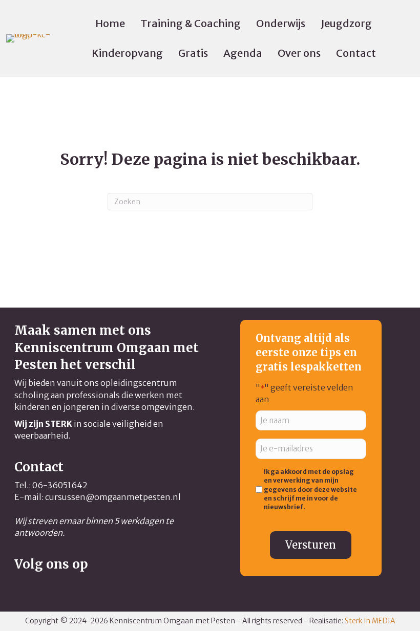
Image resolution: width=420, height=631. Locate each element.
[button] (22, 587)
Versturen (310, 544)
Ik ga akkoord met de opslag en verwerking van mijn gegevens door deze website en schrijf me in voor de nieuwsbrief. (310, 489)
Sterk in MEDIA (370, 620)
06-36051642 (59, 485)
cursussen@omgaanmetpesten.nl (113, 497)
